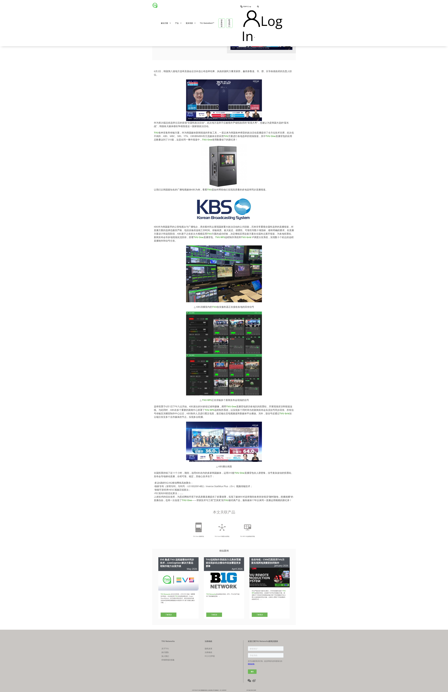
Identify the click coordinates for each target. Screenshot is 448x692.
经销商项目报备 (168, 660)
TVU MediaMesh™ (207, 23)
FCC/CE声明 (210, 656)
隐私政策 (208, 648)
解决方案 (164, 23)
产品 (177, 23)
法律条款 (208, 652)
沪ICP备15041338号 (251, 690)
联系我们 (229, 23)
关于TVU (165, 648)
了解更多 (168, 614)
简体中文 (246, 6)
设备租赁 (221, 23)
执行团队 (165, 652)
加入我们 (165, 656)
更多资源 (189, 23)
